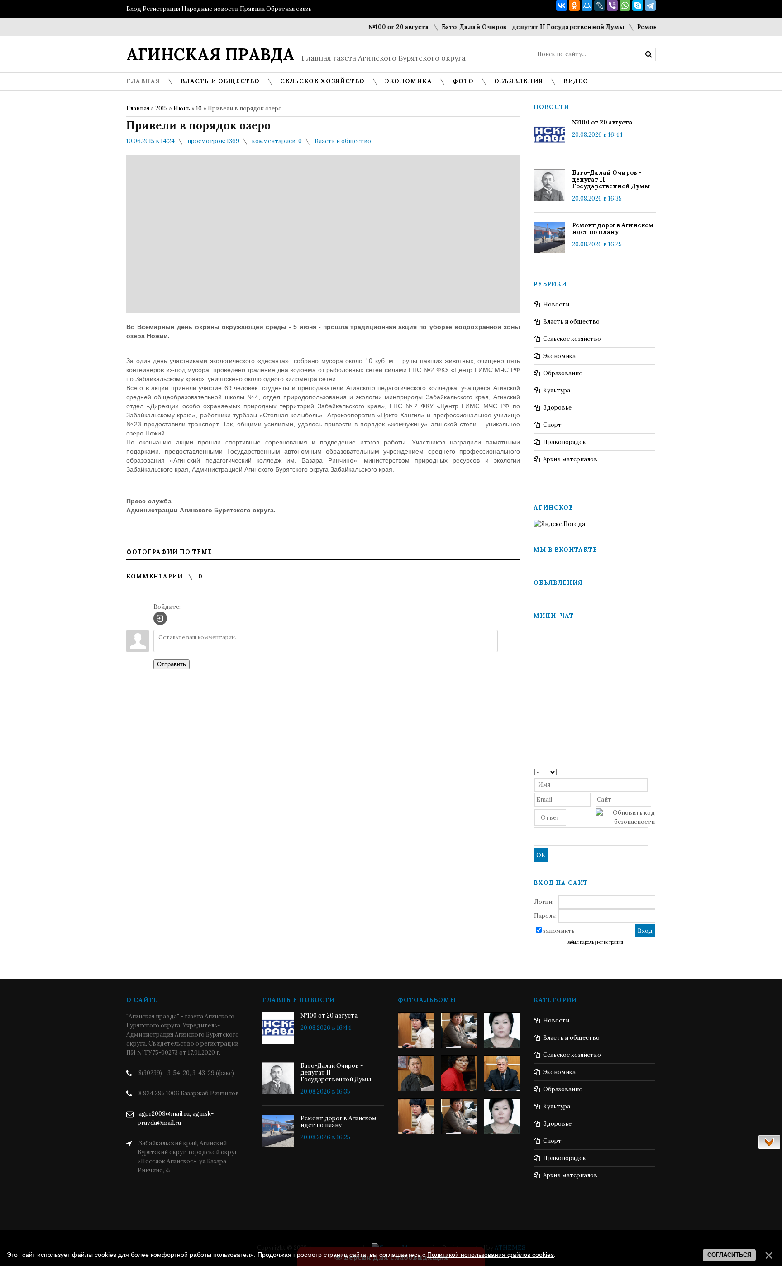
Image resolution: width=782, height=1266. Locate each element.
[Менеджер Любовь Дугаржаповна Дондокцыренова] (459, 1030)
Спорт (552, 425)
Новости (556, 304)
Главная (137, 108)
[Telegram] (650, 5)
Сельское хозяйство (572, 339)
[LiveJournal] (599, 5)
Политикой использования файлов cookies (490, 1254)
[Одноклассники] (574, 5)
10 (199, 108)
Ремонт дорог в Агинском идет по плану (612, 228)
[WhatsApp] (625, 5)
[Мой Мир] (587, 5)
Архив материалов (570, 459)
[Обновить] (652, 771)
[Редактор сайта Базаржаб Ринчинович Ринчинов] (416, 1073)
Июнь (181, 108)
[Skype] (637, 5)
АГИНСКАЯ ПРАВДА (210, 54)
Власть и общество (343, 141)
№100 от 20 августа (380, 27)
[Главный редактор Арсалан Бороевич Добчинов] (502, 1073)
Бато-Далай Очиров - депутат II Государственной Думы (515, 27)
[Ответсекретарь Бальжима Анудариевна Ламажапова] (459, 1073)
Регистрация (161, 9)
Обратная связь (288, 9)
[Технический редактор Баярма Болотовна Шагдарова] (416, 1030)
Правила (252, 9)
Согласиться (729, 1255)
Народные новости (209, 9)
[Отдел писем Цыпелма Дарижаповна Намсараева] (502, 1030)
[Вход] (160, 618)
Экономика (559, 356)
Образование (562, 373)
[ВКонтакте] (561, 5)
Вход (133, 9)
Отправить (171, 664)
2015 (161, 108)
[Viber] (612, 5)
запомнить (559, 931)
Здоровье (557, 407)
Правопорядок (564, 442)
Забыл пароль (580, 942)
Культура (556, 390)
